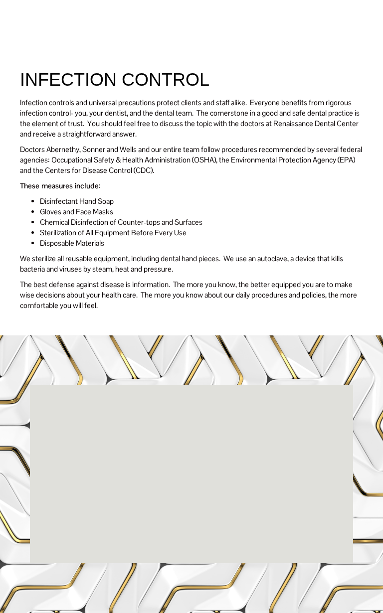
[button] (335, 37)
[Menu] (213, 38)
